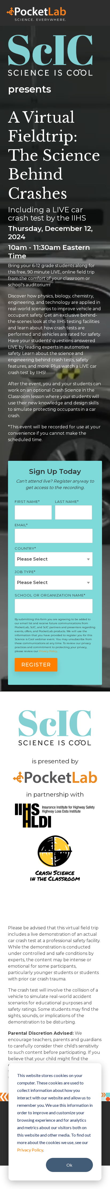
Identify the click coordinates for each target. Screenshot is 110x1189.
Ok (69, 1164)
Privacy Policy (30, 1149)
